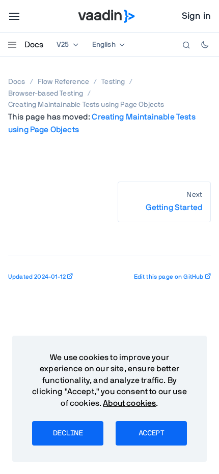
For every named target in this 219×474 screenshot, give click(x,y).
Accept (151, 433)
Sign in (196, 16)
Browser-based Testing (45, 93)
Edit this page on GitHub (169, 277)
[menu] (14, 16)
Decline (68, 433)
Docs (33, 45)
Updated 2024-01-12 (37, 277)
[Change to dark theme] (205, 45)
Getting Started (174, 207)
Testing (113, 81)
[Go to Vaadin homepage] (106, 16)
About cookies (129, 403)
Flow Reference (63, 81)
